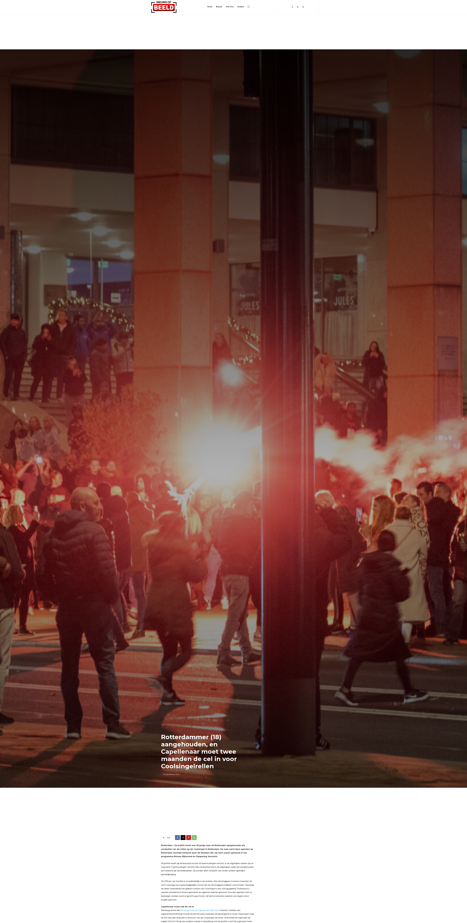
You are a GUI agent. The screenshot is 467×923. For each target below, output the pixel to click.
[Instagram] (303, 7)
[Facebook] (292, 7)
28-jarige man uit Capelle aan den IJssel (200, 910)
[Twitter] (298, 7)
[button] (248, 6)
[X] (183, 837)
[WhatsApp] (194, 837)
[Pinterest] (188, 837)
